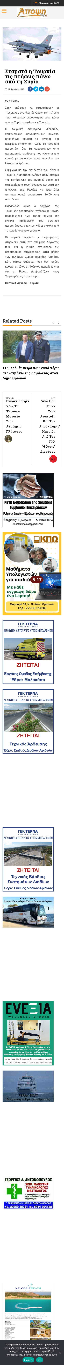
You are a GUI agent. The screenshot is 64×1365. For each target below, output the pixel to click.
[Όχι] (59, 1352)
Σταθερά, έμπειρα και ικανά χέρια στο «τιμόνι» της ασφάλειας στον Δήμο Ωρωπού (31, 373)
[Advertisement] (32, 790)
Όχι (39, 1360)
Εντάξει (28, 1360)
